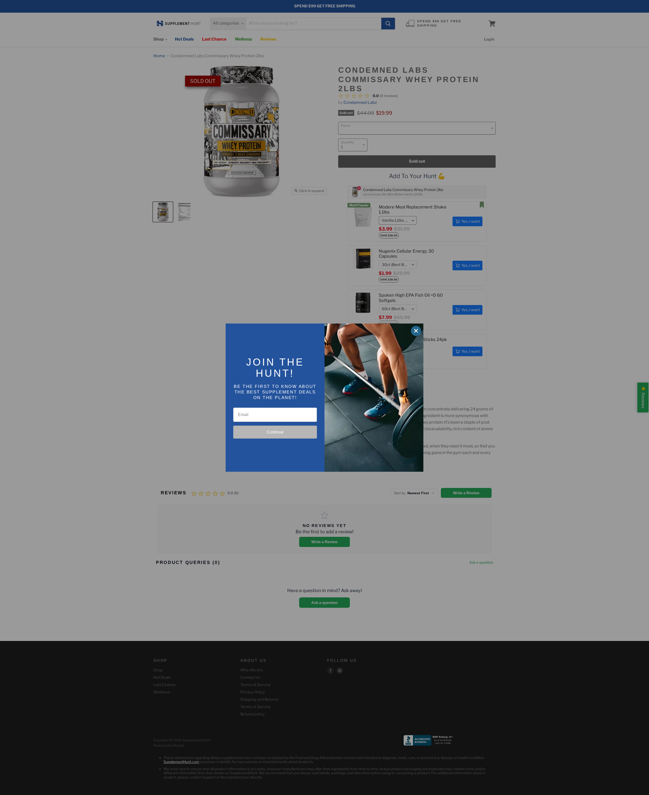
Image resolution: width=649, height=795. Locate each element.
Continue (275, 432)
